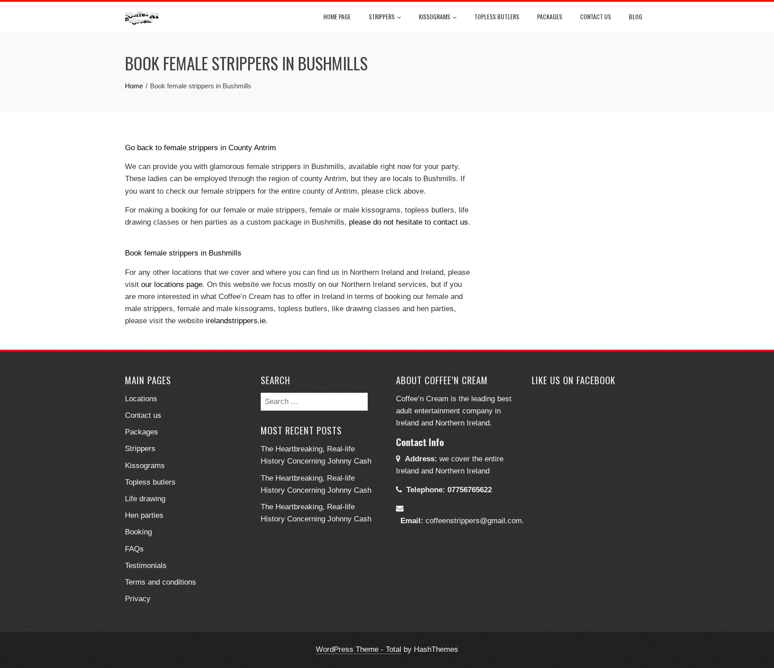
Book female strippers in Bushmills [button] (183, 253)
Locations (141, 399)
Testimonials (146, 565)
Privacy (137, 598)
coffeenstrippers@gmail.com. (475, 520)
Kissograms (434, 16)
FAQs (134, 549)
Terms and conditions (160, 582)
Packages (549, 16)
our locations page (171, 284)
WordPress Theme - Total (358, 649)
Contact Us (595, 16)
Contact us (143, 415)
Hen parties (144, 515)
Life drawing (145, 498)
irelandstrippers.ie (236, 321)
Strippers (382, 16)
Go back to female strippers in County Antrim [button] (200, 147)
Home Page (337, 16)
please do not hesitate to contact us (408, 222)
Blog (635, 16)
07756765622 (469, 490)
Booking (138, 532)
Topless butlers (496, 16)
